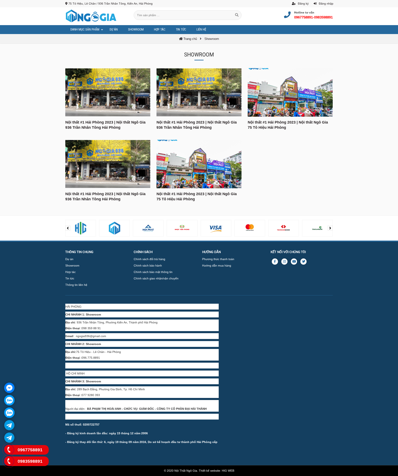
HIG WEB (228, 470)
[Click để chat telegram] (9, 425)
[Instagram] (284, 261)
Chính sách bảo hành (148, 265)
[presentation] (67, 228)
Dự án (69, 259)
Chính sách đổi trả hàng (149, 259)
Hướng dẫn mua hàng (216, 265)
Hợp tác (70, 272)
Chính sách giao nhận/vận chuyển (156, 278)
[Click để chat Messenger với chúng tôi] (9, 388)
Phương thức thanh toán (218, 259)
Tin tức (69, 278)
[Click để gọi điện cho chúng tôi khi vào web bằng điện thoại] (9, 449)
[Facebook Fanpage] (275, 261)
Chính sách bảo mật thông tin (153, 272)
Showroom (72, 265)
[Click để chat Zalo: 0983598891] (9, 412)
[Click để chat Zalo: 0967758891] (9, 400)
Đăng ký (303, 3)
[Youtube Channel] (294, 261)
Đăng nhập (325, 3)
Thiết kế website (209, 470)
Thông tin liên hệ (76, 284)
